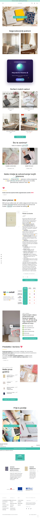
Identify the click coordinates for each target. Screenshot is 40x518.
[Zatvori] (33, 251)
